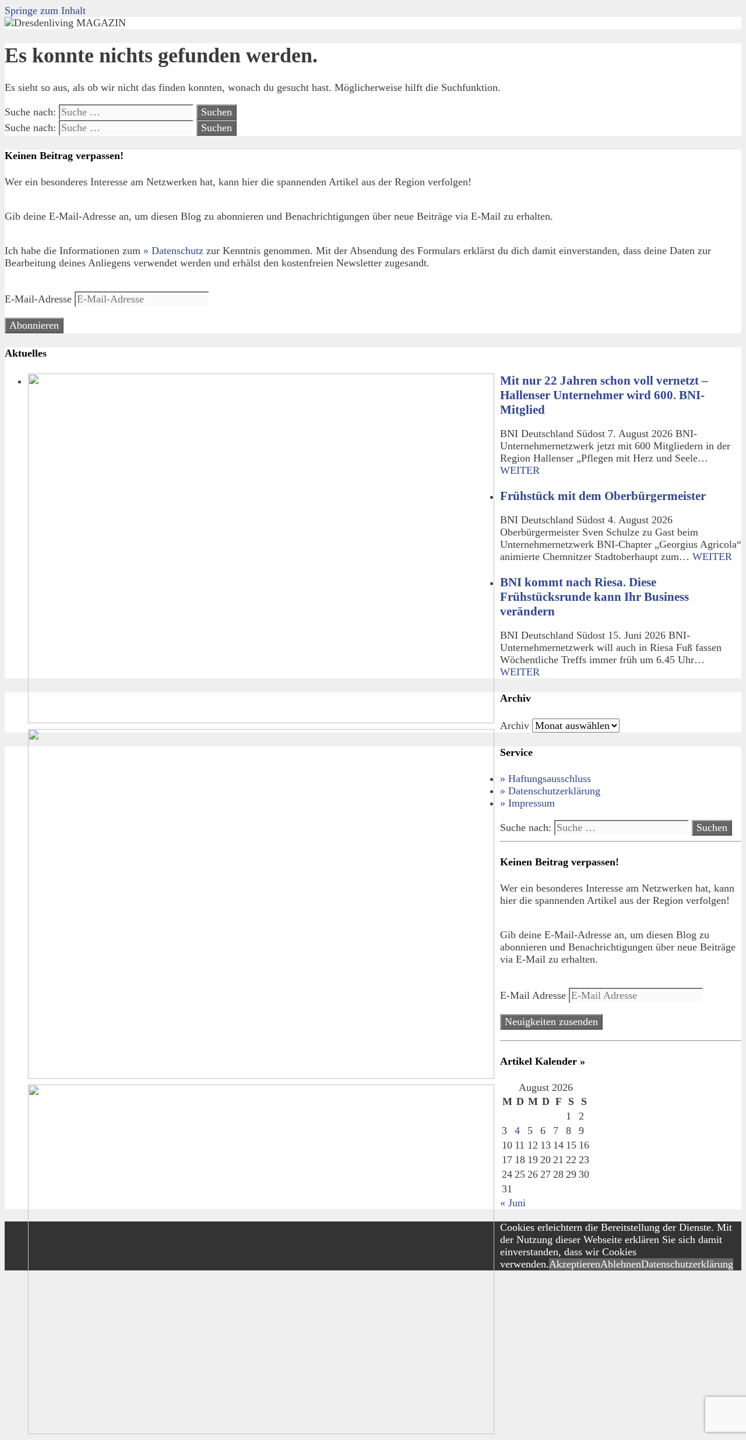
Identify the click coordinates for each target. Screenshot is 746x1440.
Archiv (514, 725)
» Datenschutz (173, 250)
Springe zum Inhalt (45, 10)
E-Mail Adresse (534, 995)
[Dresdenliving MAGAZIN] (65, 23)
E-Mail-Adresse (40, 299)
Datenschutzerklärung (687, 1264)
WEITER (520, 470)
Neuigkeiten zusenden (551, 1021)
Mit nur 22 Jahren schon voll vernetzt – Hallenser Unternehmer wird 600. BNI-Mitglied (604, 395)
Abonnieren (34, 325)
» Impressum (527, 803)
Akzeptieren (574, 1264)
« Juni (513, 1203)
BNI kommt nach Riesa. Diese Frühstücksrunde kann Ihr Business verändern (594, 596)
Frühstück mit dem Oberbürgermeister (603, 496)
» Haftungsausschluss (545, 778)
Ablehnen (620, 1264)
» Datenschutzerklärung (550, 791)
